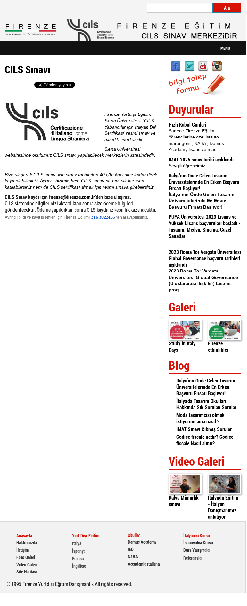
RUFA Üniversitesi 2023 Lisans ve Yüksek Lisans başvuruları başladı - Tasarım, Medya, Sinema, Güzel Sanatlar (205, 226)
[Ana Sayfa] (31, 30)
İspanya (78, 551)
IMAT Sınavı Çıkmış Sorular (204, 429)
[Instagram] (217, 65)
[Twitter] (189, 65)
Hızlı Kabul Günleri (187, 124)
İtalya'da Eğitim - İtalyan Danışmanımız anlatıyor (223, 507)
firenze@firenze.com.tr (72, 196)
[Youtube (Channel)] (203, 65)
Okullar (134, 535)
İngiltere (79, 566)
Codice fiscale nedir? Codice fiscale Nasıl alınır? (204, 439)
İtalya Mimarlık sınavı (184, 500)
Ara (227, 8)
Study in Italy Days (182, 346)
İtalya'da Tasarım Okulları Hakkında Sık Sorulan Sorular (206, 404)
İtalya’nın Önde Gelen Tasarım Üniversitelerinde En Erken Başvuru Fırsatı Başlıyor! (204, 182)
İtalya (76, 543)
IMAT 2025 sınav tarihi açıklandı (201, 159)
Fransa (78, 559)
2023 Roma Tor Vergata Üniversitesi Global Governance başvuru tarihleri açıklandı (205, 258)
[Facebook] (176, 65)
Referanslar (193, 558)
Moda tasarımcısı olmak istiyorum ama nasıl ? (200, 418)
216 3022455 (103, 217)
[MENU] (235, 48)
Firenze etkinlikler (218, 346)
